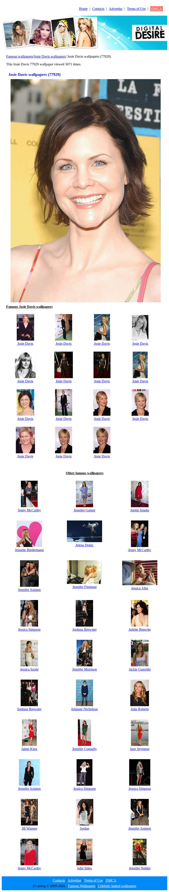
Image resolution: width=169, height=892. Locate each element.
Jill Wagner (29, 828)
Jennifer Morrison (84, 669)
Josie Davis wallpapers (50, 56)
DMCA (156, 9)
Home (83, 9)
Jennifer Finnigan (84, 587)
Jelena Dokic (84, 545)
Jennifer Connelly (84, 749)
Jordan (84, 828)
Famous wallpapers (19, 56)
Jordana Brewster (84, 629)
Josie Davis (25, 343)
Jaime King (29, 749)
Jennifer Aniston (29, 590)
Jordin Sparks (139, 510)
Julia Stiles (84, 868)
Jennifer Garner (84, 510)
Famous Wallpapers (81, 886)
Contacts (98, 9)
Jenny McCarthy (29, 510)
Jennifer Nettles (140, 868)
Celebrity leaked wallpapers (117, 886)
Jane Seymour (139, 749)
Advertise (115, 9)
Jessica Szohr (29, 669)
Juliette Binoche (140, 629)
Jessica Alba (139, 588)
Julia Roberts (140, 709)
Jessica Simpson (29, 629)
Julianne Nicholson (84, 709)
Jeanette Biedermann (29, 550)
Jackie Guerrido (140, 669)
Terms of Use (136, 9)
